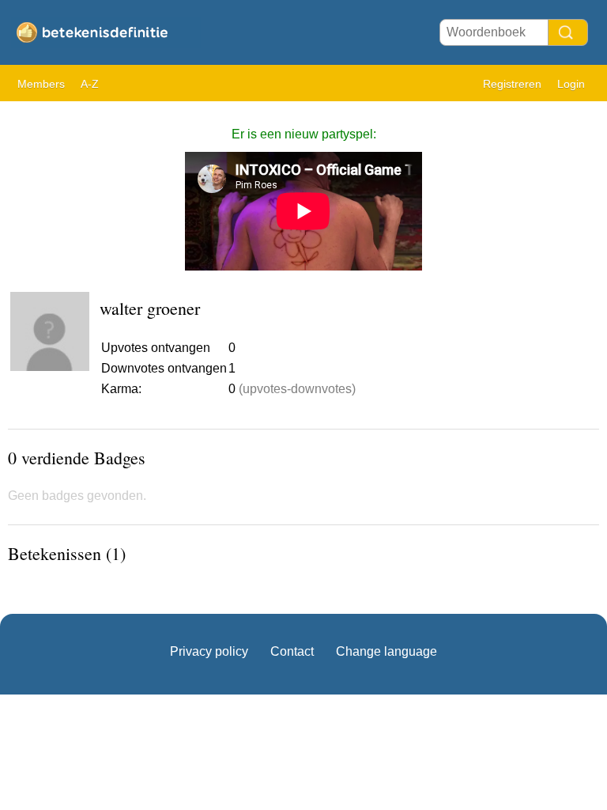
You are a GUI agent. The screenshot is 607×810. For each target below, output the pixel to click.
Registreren (512, 84)
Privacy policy (209, 651)
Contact (292, 651)
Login (571, 84)
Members (41, 84)
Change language (386, 651)
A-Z (90, 84)
